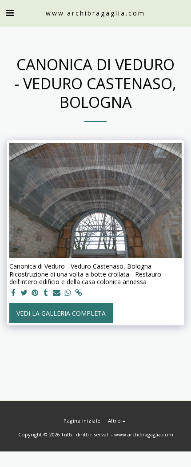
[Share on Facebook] (13, 293)
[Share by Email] (57, 293)
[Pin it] (35, 293)
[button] (9, 13)
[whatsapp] (68, 293)
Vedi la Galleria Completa (61, 313)
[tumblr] (46, 293)
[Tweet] (24, 293)
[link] (79, 293)
